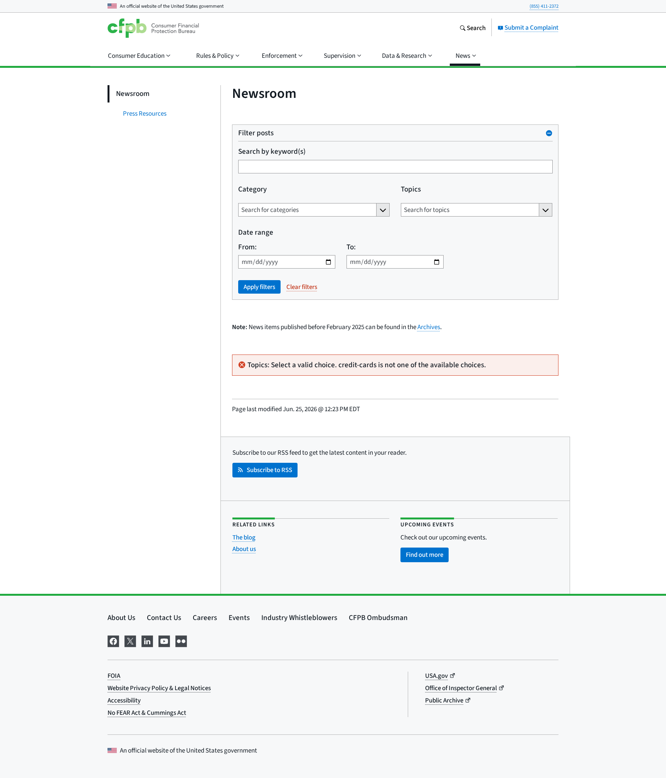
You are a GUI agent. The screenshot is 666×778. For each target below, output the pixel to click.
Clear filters (301, 287)
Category (252, 189)
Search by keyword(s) (272, 151)
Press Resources (144, 113)
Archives (428, 327)
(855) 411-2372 (544, 5)
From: (247, 246)
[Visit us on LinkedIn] (147, 640)
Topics (410, 189)
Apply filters (259, 287)
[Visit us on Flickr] (181, 640)
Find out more (424, 554)
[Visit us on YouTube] (164, 640)
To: (350, 246)
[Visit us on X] (130, 640)
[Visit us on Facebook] (113, 640)
